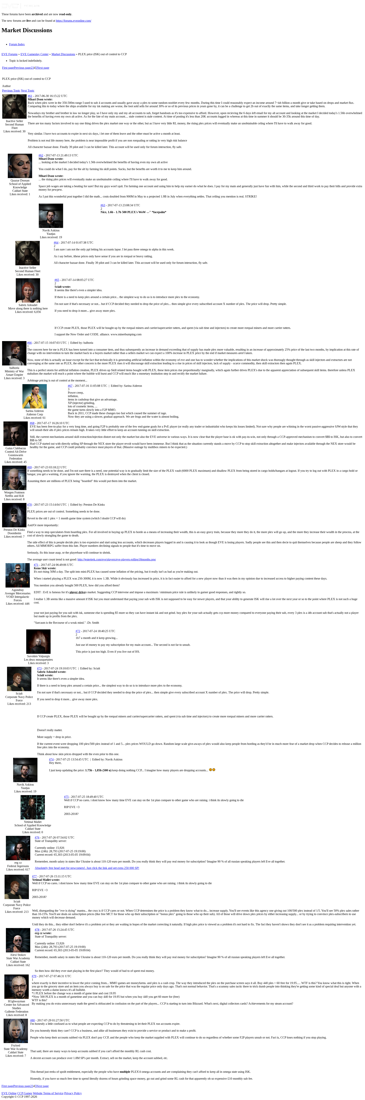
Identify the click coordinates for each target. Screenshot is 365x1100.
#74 (51, 759)
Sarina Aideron (35, 411)
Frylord (15, 1045)
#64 (56, 242)
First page (8, 67)
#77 (34, 876)
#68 (32, 423)
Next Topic (27, 90)
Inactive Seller (14, 121)
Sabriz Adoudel (28, 305)
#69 (29, 467)
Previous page (22, 67)
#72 (78, 631)
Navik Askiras (51, 230)
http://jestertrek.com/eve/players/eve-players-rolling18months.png (117, 559)
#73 (39, 668)
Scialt (19, 693)
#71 (36, 564)
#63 (103, 205)
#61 (30, 96)
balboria (14, 367)
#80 (32, 1020)
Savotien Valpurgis (38, 656)
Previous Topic (11, 90)
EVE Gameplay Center (34, 54)
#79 (34, 976)
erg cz (18, 862)
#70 (29, 504)
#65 (57, 279)
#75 (66, 796)
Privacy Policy (73, 1093)
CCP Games (24, 1093)
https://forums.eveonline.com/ (73, 20)
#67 (70, 385)
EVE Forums (9, 54)
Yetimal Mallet (32, 821)
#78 (37, 929)
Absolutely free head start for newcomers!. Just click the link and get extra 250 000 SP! (87, 868)
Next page (43, 67)
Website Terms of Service (48, 1093)
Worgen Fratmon (14, 492)
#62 (41, 155)
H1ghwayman (16, 1001)
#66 (29, 342)
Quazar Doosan (20, 180)
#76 (37, 837)
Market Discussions (63, 54)
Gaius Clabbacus (16, 448)
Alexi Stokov (18, 954)
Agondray (18, 590)
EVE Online (9, 1093)
